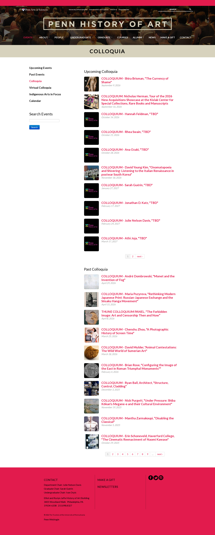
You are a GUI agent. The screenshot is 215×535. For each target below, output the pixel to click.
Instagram (161, 477)
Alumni (137, 37)
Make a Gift (167, 37)
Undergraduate (80, 37)
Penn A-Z (113, 9)
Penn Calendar (124, 9)
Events (28, 37)
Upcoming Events (40, 67)
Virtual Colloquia (40, 87)
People (59, 37)
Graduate (104, 37)
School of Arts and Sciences (99, 9)
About (43, 37)
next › (140, 256)
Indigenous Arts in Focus (45, 94)
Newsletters (107, 486)
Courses (122, 37)
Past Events (36, 74)
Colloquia (35, 81)
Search (34, 127)
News (152, 37)
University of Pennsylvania (78, 9)
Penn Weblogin (51, 519)
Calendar (35, 100)
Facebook (150, 477)
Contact (185, 37)
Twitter (155, 477)
